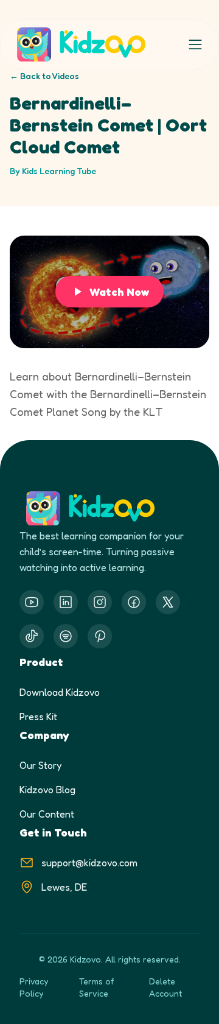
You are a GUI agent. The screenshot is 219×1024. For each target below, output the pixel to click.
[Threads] (31, 636)
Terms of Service (96, 987)
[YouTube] (31, 602)
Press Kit (38, 716)
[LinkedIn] (66, 602)
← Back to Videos (44, 76)
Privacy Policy (33, 987)
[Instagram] (100, 602)
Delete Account (165, 987)
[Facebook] (134, 602)
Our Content (46, 814)
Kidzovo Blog (47, 790)
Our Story (40, 765)
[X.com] (168, 602)
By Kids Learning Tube (53, 171)
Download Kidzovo (59, 692)
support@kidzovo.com (89, 863)
